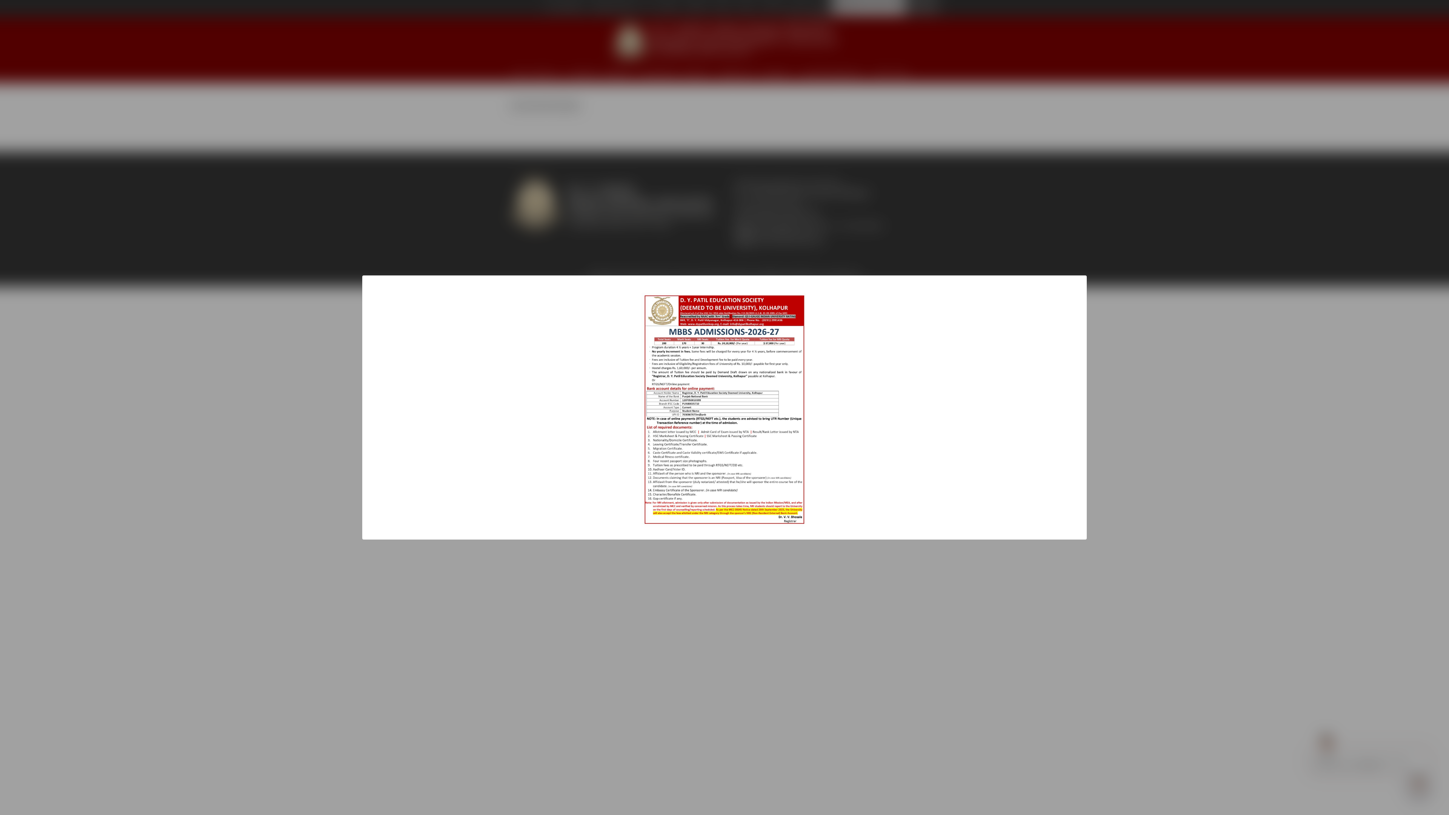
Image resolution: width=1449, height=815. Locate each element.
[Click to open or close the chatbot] (1418, 784)
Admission (584, 73)
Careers (746, 8)
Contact (722, 8)
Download (695, 8)
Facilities (695, 73)
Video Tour (773, 8)
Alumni (800, 8)
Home (520, 73)
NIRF (882, 73)
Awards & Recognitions (832, 73)
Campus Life (736, 73)
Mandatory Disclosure (614, 8)
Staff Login (817, 16)
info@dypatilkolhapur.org (787, 234)
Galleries (668, 8)
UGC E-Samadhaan (564, 8)
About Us (545, 73)
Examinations (660, 73)
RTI (647, 8)
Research (777, 73)
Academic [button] (617, 73)
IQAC (901, 73)
